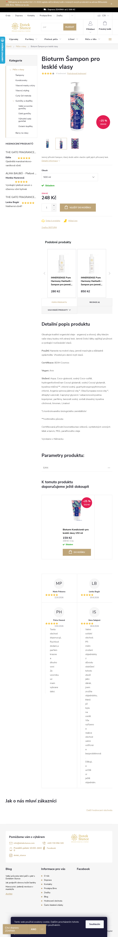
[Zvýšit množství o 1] (54, 206)
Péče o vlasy (18, 69)
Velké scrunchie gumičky (25, 107)
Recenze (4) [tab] (95, 302)
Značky (60, 15)
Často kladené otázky (53, 905)
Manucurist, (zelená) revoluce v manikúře (19, 888)
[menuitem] (14, 39)
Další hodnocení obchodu (99, 810)
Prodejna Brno (46, 15)
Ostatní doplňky (25, 126)
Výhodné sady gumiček (24, 120)
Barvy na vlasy (22, 133)
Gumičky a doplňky (24, 101)
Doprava (19, 15)
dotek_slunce (20, 855)
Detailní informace (50, 160)
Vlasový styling (22, 90)
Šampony (20, 75)
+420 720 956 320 (55, 843)
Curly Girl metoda (23, 95)
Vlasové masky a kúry (25, 85)
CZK (104, 15)
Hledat (69, 27)
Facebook (51, 848)
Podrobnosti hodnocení (76, 73)
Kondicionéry (21, 80)
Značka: (49, 227)
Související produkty (58, 310)
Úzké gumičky (24, 113)
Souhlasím (94, 924)
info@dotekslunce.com (24, 843)
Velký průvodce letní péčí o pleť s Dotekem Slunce (20, 877)
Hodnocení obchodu (53, 901)
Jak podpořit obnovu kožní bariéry (21, 882)
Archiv (9, 894)
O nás (8, 15)
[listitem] (61, 273)
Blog (46, 896)
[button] (44, 273)
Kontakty (31, 15)
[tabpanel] (77, 527)
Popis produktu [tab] (59, 302)
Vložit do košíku (80, 207)
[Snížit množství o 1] (54, 209)
